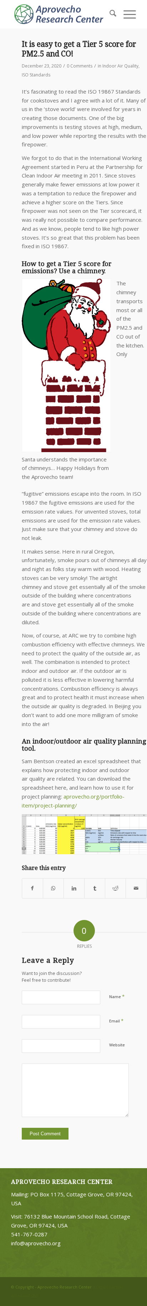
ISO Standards (36, 75)
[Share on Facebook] (32, 888)
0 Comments (79, 66)
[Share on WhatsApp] (53, 888)
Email (116, 1020)
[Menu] (126, 14)
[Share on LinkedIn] (74, 888)
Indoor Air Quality (120, 66)
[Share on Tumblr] (95, 888)
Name (117, 996)
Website (117, 1044)
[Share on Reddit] (115, 888)
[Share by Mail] (136, 888)
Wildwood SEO (25, 1296)
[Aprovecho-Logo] (61, 14)
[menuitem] (109, 14)
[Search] (109, 14)
